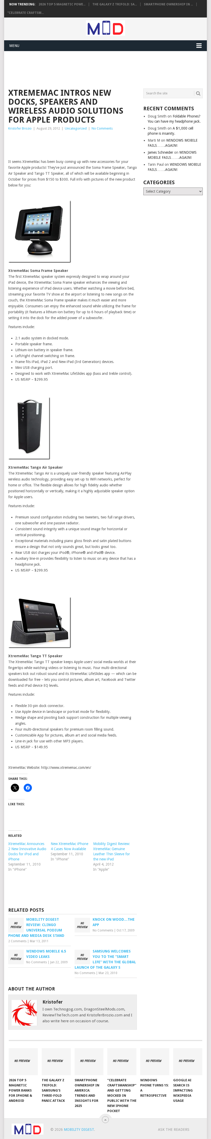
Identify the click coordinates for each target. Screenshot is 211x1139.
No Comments (102, 128)
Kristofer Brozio (20, 128)
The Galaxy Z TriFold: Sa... (114, 4)
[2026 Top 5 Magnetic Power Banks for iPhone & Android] (23, 1061)
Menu (14, 46)
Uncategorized (76, 128)
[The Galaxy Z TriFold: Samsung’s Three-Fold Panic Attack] (56, 1061)
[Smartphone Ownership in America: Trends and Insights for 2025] (89, 1061)
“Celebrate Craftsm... (25, 13)
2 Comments (17, 941)
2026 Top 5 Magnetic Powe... (62, 4)
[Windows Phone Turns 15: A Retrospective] (154, 1061)
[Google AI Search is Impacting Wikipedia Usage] (187, 1061)
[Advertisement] (102, 69)
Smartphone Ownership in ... (168, 4)
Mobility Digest (79, 1129)
